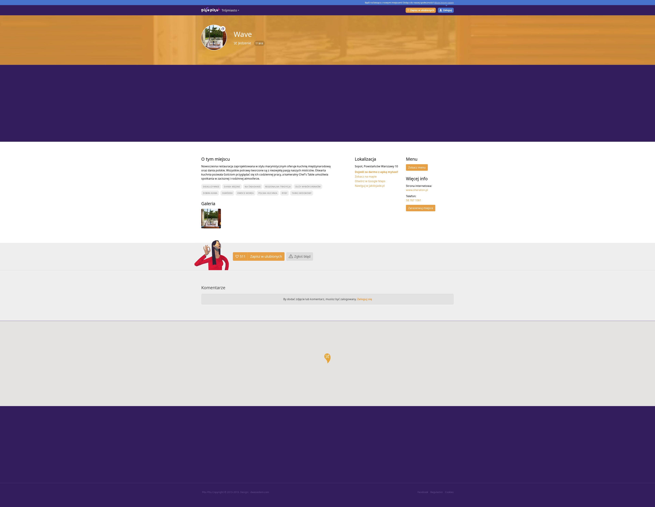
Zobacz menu (417, 167)
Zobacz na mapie (366, 176)
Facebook (423, 492)
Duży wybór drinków (308, 186)
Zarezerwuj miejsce (420, 208)
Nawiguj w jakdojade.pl (370, 186)
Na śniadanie (253, 186)
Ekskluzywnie (211, 186)
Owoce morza (245, 193)
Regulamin (436, 492)
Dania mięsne (232, 186)
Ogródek (227, 193)
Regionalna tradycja (278, 186)
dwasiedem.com (259, 492)
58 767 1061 (413, 200)
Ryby (284, 193)
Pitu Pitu (207, 492)
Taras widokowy (302, 193)
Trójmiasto (229, 10)
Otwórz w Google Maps (370, 181)
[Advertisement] (327, 103)
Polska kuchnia (267, 193)
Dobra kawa (210, 193)
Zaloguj (447, 10)
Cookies (449, 492)
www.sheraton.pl (417, 190)
